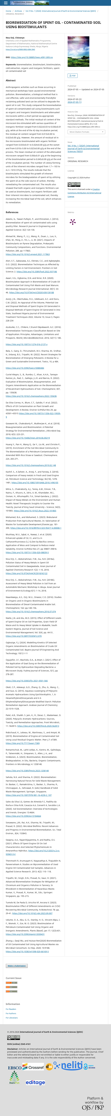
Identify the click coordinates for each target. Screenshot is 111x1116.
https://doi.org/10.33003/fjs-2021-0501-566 (27, 680)
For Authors (11, 1013)
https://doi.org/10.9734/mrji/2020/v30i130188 (31, 292)
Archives (18, 11)
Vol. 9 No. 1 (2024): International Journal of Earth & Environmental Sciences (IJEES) (61, 11)
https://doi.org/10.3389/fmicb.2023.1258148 (27, 770)
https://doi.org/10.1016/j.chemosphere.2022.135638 (31, 396)
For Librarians (12, 1017)
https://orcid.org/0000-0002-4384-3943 (20, 49)
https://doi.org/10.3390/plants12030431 (25, 934)
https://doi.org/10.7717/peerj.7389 (23, 743)
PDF (74, 75)
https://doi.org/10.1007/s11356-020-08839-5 (27, 552)
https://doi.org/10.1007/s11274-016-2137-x (26, 344)
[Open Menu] (6, 3)
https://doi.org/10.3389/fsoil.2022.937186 (37, 271)
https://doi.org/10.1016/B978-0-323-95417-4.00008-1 (35, 528)
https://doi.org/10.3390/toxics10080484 (25, 368)
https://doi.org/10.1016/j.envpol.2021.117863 (28, 254)
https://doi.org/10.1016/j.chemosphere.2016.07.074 (31, 611)
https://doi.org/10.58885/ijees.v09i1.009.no (32, 57)
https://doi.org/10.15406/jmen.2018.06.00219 (28, 438)
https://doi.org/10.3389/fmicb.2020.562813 (38, 726)
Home (8, 11)
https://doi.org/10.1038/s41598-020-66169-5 (27, 951)
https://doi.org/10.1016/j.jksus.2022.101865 (35, 510)
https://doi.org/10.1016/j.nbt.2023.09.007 (32, 913)
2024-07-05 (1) (75, 102)
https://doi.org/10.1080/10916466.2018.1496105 (35, 482)
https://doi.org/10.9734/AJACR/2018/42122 (26, 573)
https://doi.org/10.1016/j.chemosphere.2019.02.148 (31, 465)
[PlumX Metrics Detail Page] (76, 222)
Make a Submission (17, 966)
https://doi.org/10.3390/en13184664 (23, 816)
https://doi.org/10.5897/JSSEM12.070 (24, 636)
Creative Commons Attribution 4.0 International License (84, 193)
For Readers (11, 1009)
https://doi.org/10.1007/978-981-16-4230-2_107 (29, 795)
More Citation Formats (79, 132)
